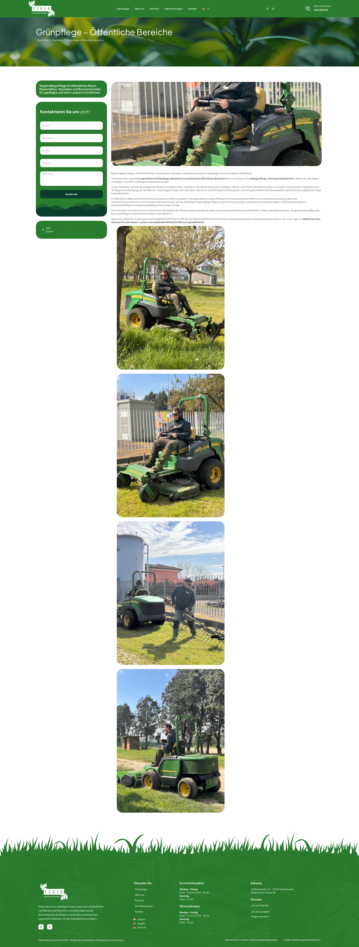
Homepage (123, 8)
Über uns (139, 8)
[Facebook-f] (267, 8)
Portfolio (154, 8)
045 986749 (321, 10)
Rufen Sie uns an (322, 5)
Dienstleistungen (174, 8)
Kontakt (192, 8)
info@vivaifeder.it (260, 916)
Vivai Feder (43, 40)
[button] (115, 124)
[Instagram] (273, 8)
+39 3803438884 (260, 911)
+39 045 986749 (259, 905)
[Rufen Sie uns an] (307, 8)
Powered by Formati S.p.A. (110, 940)
